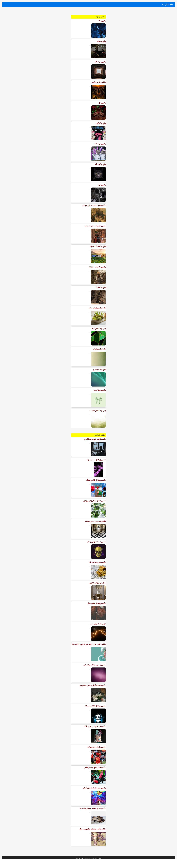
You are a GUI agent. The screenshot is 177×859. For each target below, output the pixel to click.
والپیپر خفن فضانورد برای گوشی (94, 787)
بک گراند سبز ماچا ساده (97, 308)
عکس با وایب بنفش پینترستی (94, 664)
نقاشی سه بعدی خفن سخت (95, 521)
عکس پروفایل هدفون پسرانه (95, 705)
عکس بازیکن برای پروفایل (96, 746)
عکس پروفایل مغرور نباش (96, 603)
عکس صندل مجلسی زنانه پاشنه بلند (92, 808)
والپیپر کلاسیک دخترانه (97, 266)
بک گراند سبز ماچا (99, 349)
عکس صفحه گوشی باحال (96, 541)
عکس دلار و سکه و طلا (97, 562)
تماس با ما (165, 4)
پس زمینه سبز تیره (99, 328)
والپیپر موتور (101, 41)
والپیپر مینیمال (100, 61)
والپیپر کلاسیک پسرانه (98, 246)
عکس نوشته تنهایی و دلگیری (95, 439)
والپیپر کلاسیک (100, 287)
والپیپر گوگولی (101, 123)
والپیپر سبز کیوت (100, 390)
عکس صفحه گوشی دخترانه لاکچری (93, 685)
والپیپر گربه (102, 184)
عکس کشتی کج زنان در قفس (95, 767)
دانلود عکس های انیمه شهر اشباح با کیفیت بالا (88, 644)
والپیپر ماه (102, 20)
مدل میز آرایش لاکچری (97, 582)
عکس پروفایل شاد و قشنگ (96, 480)
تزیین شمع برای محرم (98, 623)
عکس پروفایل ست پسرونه (96, 459)
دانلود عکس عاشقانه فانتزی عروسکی (92, 829)
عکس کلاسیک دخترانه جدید (95, 225)
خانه (171, 4)
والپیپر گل (102, 102)
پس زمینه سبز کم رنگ (98, 410)
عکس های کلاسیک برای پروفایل (94, 205)
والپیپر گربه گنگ (100, 143)
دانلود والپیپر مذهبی (98, 82)
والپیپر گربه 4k (100, 164)
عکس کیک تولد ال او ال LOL (95, 726)
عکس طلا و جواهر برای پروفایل (94, 500)
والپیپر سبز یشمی (99, 369)
